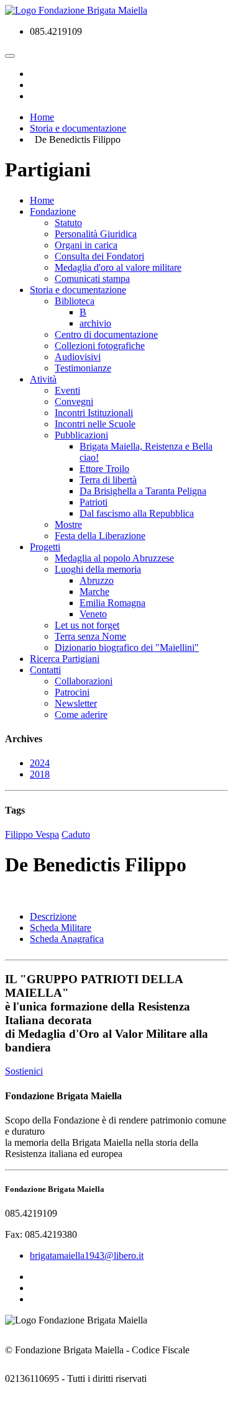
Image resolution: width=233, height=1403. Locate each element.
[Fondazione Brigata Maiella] (76, 10)
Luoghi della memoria (98, 569)
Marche (94, 591)
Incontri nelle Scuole (95, 424)
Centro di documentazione (106, 334)
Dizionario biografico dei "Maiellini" (127, 647)
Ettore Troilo (104, 468)
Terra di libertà (108, 479)
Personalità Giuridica (96, 234)
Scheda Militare (60, 927)
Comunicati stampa (92, 278)
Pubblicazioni (81, 435)
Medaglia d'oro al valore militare (118, 267)
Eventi (67, 390)
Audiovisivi (78, 357)
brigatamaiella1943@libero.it (87, 1255)
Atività (43, 379)
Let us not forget (87, 625)
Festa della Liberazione (100, 535)
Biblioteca (74, 301)
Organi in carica (86, 245)
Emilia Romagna (112, 602)
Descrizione (53, 916)
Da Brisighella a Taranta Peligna (143, 491)
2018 (40, 774)
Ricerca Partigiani (64, 658)
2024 (40, 763)
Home (42, 200)
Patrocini (72, 692)
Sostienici (24, 1071)
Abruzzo (97, 580)
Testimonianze (83, 368)
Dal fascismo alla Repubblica (137, 513)
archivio (95, 323)
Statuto (68, 222)
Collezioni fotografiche (100, 345)
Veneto (93, 614)
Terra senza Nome (90, 636)
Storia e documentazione (78, 289)
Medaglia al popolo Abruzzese (114, 558)
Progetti (45, 547)
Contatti (45, 670)
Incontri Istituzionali (94, 412)
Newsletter (76, 703)
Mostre (68, 524)
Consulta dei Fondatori (99, 256)
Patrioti (93, 502)
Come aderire (81, 714)
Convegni (74, 401)
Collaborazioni (83, 681)
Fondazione (53, 211)
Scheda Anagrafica (67, 938)
